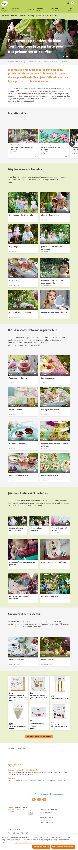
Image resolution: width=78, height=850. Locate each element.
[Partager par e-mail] (44, 799)
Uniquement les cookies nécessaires (63, 846)
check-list (40, 772)
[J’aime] (35, 156)
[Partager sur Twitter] (39, 799)
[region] (39, 842)
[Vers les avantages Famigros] (66, 211)
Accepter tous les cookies (41, 846)
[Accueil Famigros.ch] (4, 4)
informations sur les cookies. (23, 843)
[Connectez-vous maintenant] (72, 2)
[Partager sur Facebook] (34, 799)
